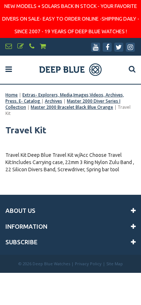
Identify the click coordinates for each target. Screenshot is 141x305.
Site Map (114, 263)
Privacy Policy (88, 263)
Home (11, 95)
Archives (53, 101)
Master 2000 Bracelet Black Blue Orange (72, 107)
